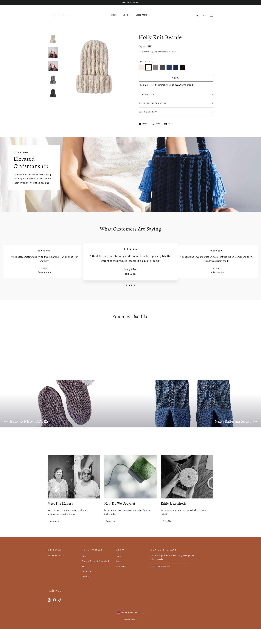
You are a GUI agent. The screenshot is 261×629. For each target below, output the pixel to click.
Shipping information (153, 103)
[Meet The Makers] (74, 476)
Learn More (142, 15)
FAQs (84, 556)
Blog (84, 566)
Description (146, 94)
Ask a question (148, 112)
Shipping (153, 52)
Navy (176, 67)
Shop (125, 15)
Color (146, 61)
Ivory (148, 67)
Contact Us (86, 571)
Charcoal (162, 67)
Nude (142, 67)
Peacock (169, 67)
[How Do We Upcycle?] (130, 476)
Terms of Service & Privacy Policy (96, 561)
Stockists (85, 576)
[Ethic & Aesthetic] (187, 476)
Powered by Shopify (130, 619)
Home (114, 15)
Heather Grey (155, 67)
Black (183, 67)
